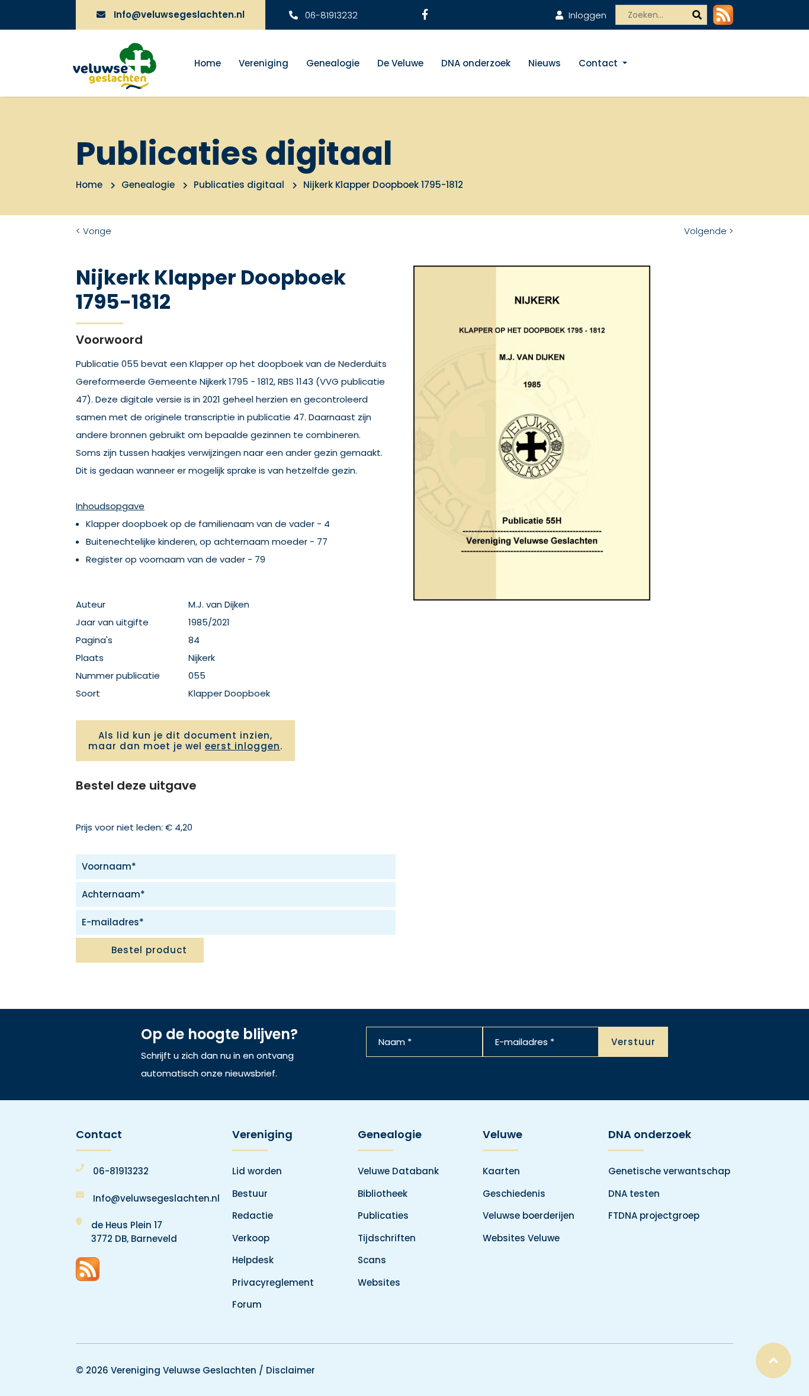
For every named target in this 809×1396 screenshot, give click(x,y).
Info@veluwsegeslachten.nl (179, 14)
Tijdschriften (387, 1238)
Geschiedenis (514, 1193)
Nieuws (544, 63)
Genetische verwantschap (669, 1171)
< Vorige (93, 231)
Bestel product (149, 950)
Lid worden (257, 1171)
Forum (247, 1304)
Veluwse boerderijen (528, 1215)
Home (207, 63)
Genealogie (332, 63)
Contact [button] (599, 63)
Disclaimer (290, 1370)
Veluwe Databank (398, 1171)
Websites (379, 1282)
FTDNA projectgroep (653, 1215)
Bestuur (250, 1193)
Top (773, 1360)
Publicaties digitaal (239, 184)
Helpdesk (253, 1260)
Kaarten (501, 1171)
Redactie (252, 1215)
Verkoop (250, 1238)
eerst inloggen (242, 746)
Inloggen (586, 15)
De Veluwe (400, 63)
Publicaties (383, 1215)
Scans (372, 1260)
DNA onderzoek (476, 63)
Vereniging (263, 63)
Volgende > (708, 231)
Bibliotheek (382, 1193)
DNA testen (634, 1193)
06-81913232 (330, 15)
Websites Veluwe (521, 1238)
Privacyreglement (273, 1282)
